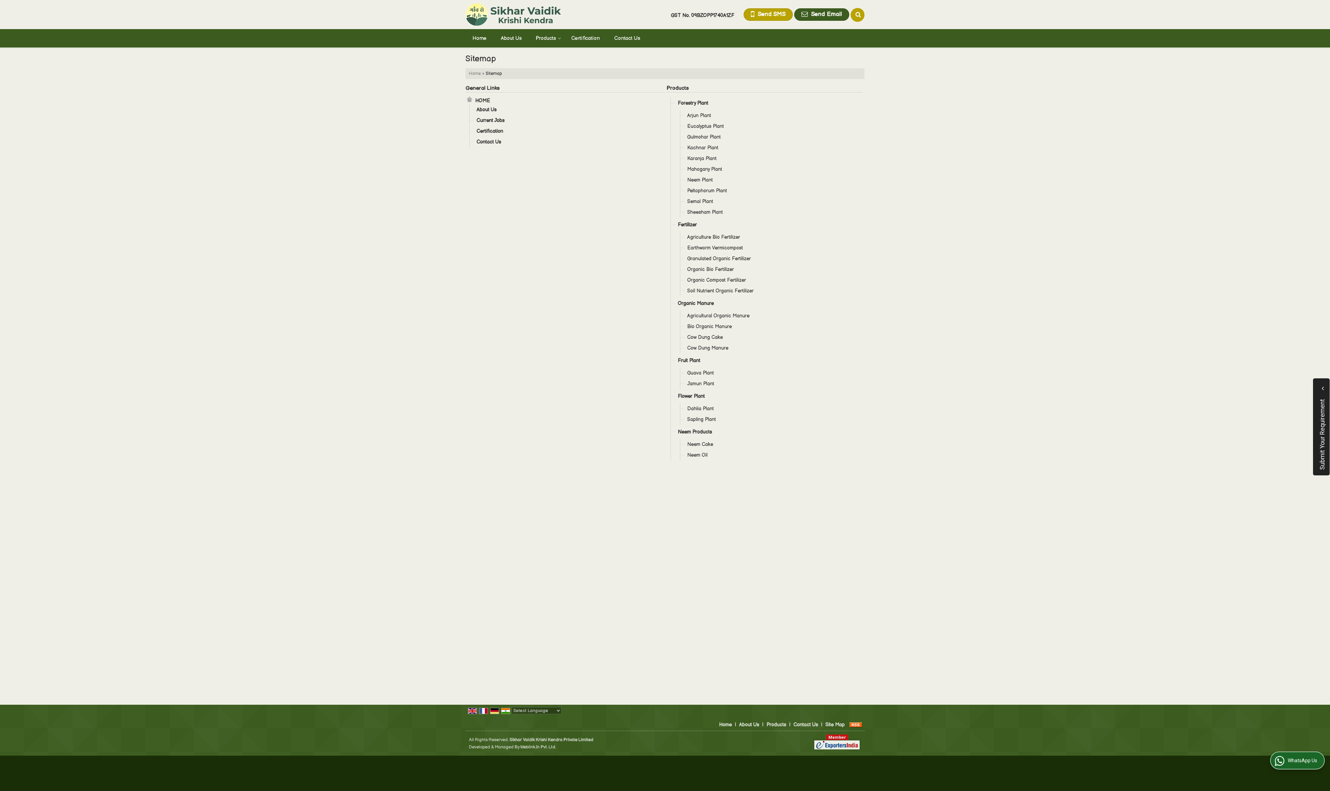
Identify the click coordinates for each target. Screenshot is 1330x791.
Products (546, 38)
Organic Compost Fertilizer (716, 280)
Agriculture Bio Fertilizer (713, 237)
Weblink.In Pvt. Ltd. (538, 747)
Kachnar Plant (702, 148)
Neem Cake (700, 444)
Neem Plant (700, 180)
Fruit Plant (689, 360)
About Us (511, 38)
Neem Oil (697, 455)
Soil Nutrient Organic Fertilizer (720, 291)
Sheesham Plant (705, 212)
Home (479, 38)
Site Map (835, 725)
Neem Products (695, 432)
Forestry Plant (693, 103)
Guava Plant (700, 373)
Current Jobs (491, 120)
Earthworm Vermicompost (715, 248)
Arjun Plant (699, 115)
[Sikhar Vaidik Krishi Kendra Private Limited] (513, 14)
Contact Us (627, 38)
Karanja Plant (702, 158)
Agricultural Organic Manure (718, 316)
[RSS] (856, 725)
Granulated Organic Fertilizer (719, 259)
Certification (585, 38)
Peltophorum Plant (707, 191)
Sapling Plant (701, 419)
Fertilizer (687, 225)
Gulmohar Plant (704, 137)
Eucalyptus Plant (705, 126)
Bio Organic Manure (709, 326)
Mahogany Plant (704, 169)
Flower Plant (691, 396)
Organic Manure (696, 303)
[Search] (857, 15)
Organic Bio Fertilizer (710, 269)
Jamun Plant (700, 384)
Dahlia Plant (700, 409)
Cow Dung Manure (707, 348)
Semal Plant (700, 201)
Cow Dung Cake (705, 337)
